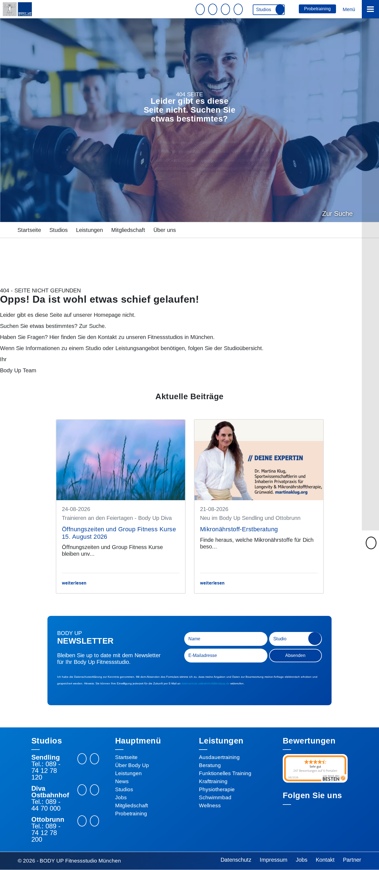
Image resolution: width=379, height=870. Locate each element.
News (122, 781)
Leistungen (89, 230)
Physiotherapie (217, 789)
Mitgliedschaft (128, 230)
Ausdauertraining (219, 757)
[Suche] (239, 9)
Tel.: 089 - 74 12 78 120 (45, 771)
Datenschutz (236, 860)
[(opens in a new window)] (94, 758)
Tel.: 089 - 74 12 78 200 (45, 833)
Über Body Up (132, 765)
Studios (264, 9)
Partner (352, 860)
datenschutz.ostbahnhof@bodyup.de (205, 683)
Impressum (273, 860)
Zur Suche (337, 213)
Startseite (29, 230)
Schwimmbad (215, 797)
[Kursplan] (226, 9)
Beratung (210, 765)
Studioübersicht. (244, 348)
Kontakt (107, 337)
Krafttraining (213, 781)
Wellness (210, 805)
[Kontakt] (213, 9)
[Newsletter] (201, 9)
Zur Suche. (92, 326)
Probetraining (317, 8)
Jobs (121, 797)
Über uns (164, 230)
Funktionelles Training (225, 773)
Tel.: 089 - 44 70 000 (45, 805)
